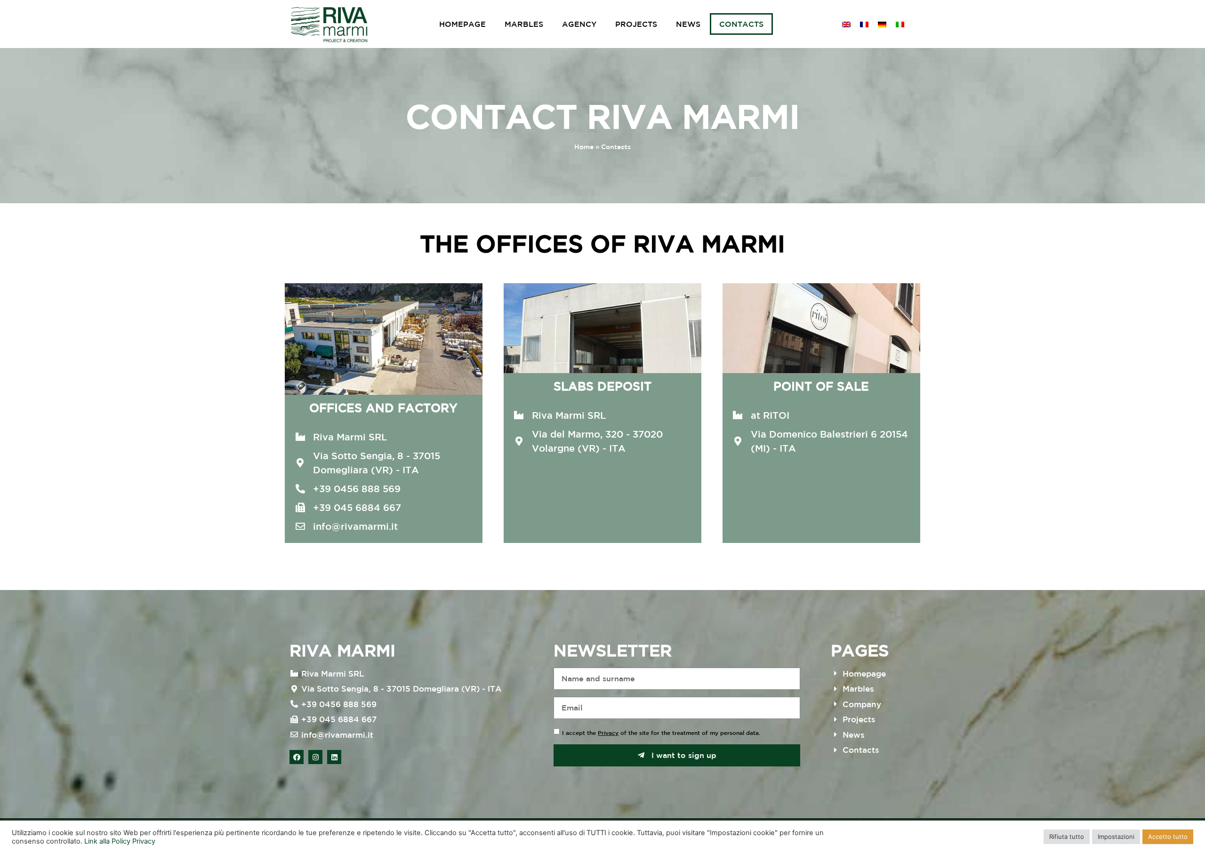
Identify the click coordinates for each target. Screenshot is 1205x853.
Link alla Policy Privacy (119, 841)
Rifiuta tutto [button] (1066, 836)
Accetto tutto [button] (1168, 836)
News (688, 24)
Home (584, 147)
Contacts (741, 24)
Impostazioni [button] (1116, 836)
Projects (636, 24)
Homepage (462, 24)
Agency (579, 24)
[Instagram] (315, 757)
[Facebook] (296, 757)
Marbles (524, 24)
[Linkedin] (334, 757)
